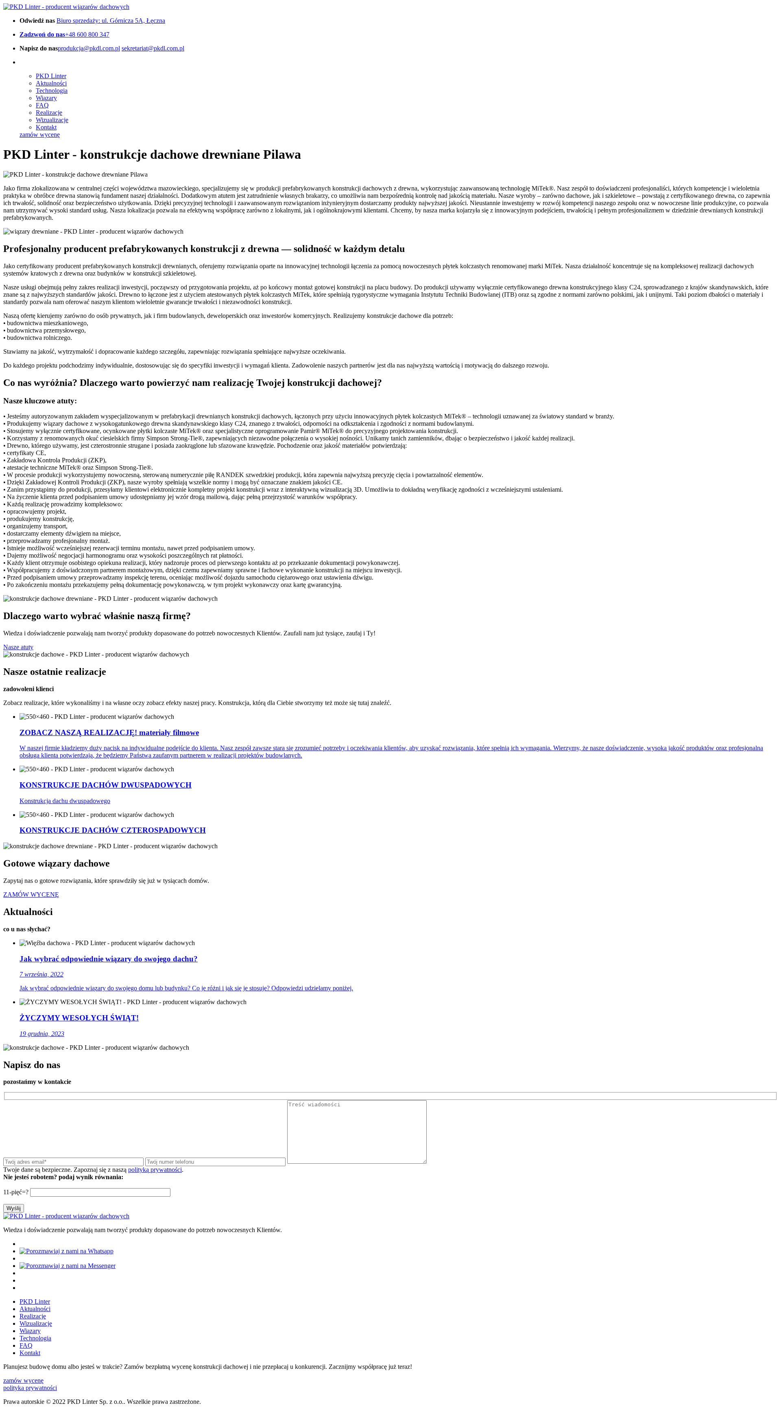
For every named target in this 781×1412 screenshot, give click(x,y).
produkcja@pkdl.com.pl (89, 48)
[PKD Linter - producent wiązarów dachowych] (66, 6)
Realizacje (49, 112)
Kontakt (46, 127)
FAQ (42, 105)
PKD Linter (51, 75)
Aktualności (51, 83)
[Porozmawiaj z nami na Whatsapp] (66, 1251)
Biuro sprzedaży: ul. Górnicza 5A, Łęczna (111, 20)
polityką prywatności (155, 1169)
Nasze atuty (18, 647)
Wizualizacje (52, 119)
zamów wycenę (40, 134)
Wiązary (46, 97)
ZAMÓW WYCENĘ (31, 894)
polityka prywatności (30, 1387)
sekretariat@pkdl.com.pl (153, 48)
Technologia (52, 90)
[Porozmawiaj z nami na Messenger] (68, 1265)
